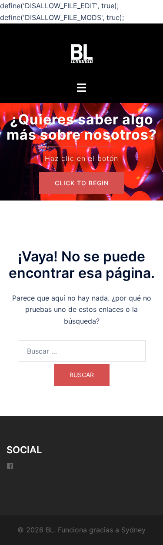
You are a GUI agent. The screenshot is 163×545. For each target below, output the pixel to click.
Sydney (133, 529)
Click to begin (82, 183)
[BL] (81, 53)
